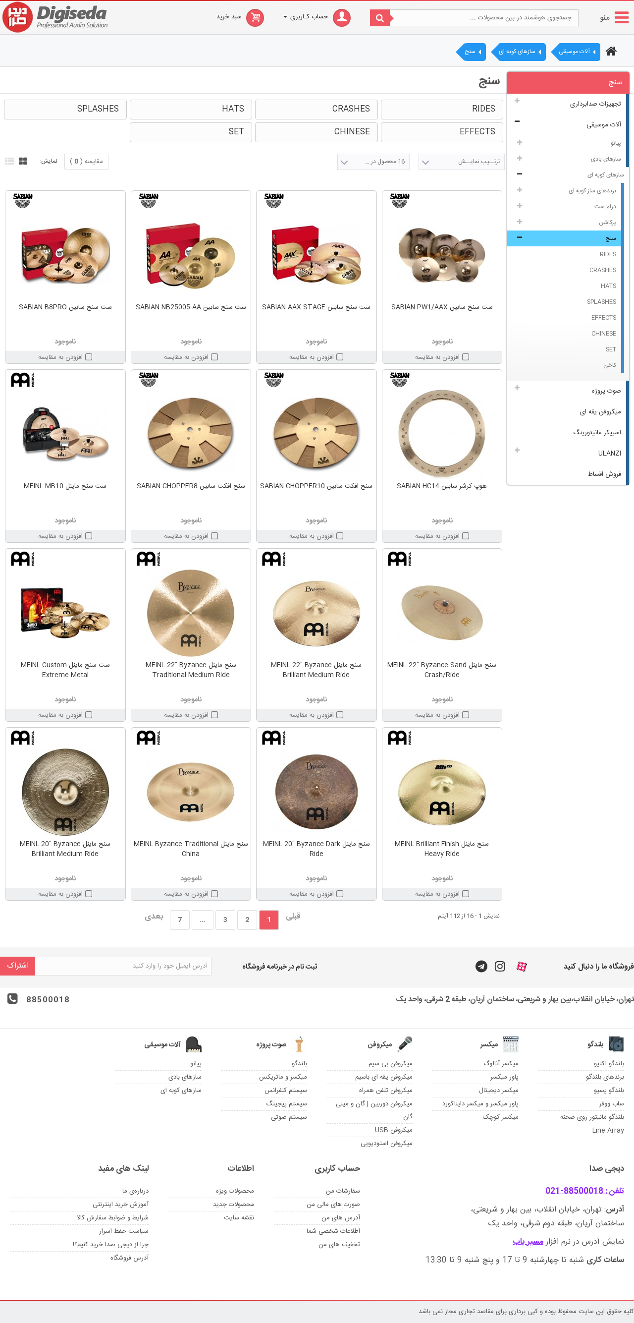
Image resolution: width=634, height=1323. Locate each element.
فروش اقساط (604, 474)
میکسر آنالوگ (501, 1063)
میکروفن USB (394, 1130)
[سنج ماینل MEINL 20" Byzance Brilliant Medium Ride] (65, 792)
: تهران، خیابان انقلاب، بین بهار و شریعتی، (547, 1209)
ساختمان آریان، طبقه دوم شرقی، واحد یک (556, 1223)
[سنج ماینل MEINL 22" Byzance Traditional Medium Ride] (191, 613)
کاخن (609, 365)
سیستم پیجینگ (286, 1103)
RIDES (608, 254)
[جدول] (21, 160)
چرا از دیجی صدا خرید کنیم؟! (111, 1244)
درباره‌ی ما (135, 1191)
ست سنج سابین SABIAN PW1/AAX (442, 307)
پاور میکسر (504, 1077)
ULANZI (609, 453)
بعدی (154, 916)
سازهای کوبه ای (605, 175)
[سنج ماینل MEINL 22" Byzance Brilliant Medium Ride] (316, 613)
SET (611, 349)
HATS (608, 286)
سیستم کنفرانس (285, 1090)
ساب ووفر (611, 1103)
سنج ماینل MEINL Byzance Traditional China (191, 849)
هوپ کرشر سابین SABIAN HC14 (442, 486)
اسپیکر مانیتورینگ (597, 432)
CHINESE (603, 334)
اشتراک (18, 966)
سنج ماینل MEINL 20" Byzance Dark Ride (316, 849)
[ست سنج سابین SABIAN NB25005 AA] (191, 255)
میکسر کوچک (501, 1117)
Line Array (608, 1130)
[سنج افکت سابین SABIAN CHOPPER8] (191, 434)
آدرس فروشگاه (129, 1258)
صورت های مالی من (333, 1204)
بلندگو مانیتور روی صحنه (592, 1117)
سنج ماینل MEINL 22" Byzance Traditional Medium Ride (191, 670)
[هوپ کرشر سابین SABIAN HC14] (442, 434)
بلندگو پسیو (609, 1090)
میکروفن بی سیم (391, 1063)
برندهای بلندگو (605, 1077)
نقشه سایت (239, 1217)
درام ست (605, 207)
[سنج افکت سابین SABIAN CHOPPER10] (316, 434)
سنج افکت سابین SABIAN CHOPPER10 (316, 486)
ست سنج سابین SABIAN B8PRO (65, 307)
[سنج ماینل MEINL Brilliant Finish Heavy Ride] (442, 792)
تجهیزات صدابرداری (595, 104)
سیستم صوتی (289, 1117)
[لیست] (8, 160)
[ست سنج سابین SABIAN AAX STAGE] (316, 255)
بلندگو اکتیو (609, 1063)
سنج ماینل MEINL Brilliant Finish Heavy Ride (442, 849)
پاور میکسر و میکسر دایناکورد (480, 1103)
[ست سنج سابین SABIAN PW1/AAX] (442, 255)
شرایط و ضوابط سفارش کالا (113, 1217)
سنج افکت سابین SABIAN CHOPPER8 (191, 486)
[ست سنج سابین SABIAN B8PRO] (65, 255)
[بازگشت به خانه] (609, 52)
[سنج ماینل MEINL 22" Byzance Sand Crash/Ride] (442, 613)
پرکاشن (607, 223)
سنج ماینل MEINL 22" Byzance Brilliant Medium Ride (316, 670)
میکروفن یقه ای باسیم (384, 1077)
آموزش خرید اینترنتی (121, 1204)
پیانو (616, 143)
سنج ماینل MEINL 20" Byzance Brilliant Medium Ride (65, 849)
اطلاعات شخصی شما (333, 1231)
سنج (610, 238)
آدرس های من (340, 1217)
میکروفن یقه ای (600, 411)
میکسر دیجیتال (499, 1090)
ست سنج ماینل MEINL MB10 (65, 486)
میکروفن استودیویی (387, 1143)
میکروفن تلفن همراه (386, 1090)
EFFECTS (603, 318)
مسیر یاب (528, 1242)
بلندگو (299, 1063)
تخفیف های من (339, 1244)
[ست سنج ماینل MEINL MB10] (65, 434)
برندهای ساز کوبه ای (592, 191)
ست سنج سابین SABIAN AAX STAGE (316, 307)
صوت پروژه (606, 391)
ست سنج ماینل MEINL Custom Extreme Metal (65, 670)
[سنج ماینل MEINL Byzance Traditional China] (191, 792)
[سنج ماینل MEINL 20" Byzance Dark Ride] (316, 792)
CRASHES (602, 270)
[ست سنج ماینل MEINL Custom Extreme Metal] (65, 613)
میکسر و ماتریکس (283, 1077)
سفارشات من (343, 1191)
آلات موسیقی (603, 124)
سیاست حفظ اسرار (124, 1231)
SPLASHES (601, 302)
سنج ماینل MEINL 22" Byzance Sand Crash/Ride (441, 670)
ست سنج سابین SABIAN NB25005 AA (191, 307)
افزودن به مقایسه (437, 357)
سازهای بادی (606, 159)
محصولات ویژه (235, 1191)
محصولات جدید (233, 1204)
